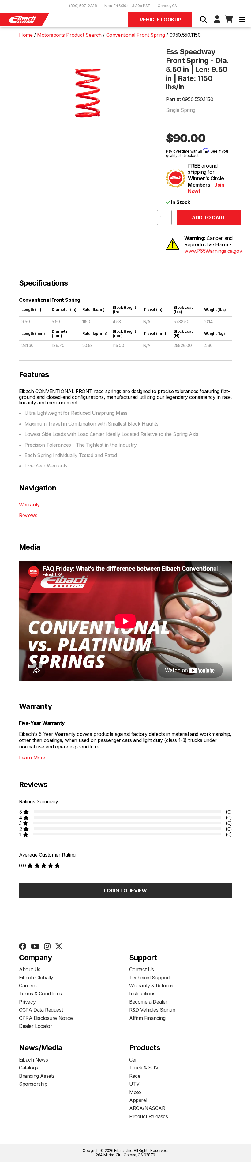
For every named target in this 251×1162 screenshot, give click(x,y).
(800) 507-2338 (83, 5)
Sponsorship (33, 1084)
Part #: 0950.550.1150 (189, 99)
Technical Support (149, 977)
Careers (27, 985)
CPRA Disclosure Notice (46, 1018)
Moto (135, 1092)
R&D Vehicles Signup (152, 1009)
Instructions (142, 993)
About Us (29, 969)
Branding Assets (37, 1076)
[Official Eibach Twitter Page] (58, 946)
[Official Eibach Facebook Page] (22, 946)
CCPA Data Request (41, 1009)
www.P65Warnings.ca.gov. (213, 251)
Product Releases (148, 1116)
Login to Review (125, 891)
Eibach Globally (36, 977)
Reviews (28, 515)
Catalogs (28, 1067)
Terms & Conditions (40, 993)
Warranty (29, 505)
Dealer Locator (35, 1026)
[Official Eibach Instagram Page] (47, 946)
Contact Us (141, 969)
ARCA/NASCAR (147, 1108)
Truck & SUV (144, 1067)
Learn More (32, 758)
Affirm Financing (147, 1018)
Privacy (27, 1002)
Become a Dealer (148, 1002)
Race (134, 1076)
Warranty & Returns (151, 985)
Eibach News (33, 1059)
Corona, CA (167, 5)
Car (133, 1059)
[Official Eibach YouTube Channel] (35, 946)
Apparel (138, 1100)
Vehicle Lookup (160, 20)
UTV (134, 1084)
